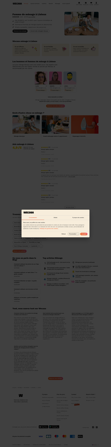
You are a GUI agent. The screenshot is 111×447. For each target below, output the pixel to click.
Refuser (64, 234)
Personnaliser (72, 234)
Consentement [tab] (33, 217)
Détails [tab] (55, 217)
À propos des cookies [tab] (78, 217)
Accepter (83, 234)
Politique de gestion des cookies (49, 228)
